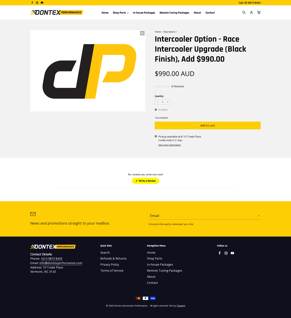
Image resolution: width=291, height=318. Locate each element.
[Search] (244, 12)
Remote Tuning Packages (174, 13)
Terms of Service (112, 270)
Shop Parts (120, 13)
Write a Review (148, 181)
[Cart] (259, 12)
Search (105, 252)
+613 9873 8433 (51, 259)
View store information (169, 145)
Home (105, 13)
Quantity (159, 96)
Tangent (180, 305)
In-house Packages (144, 13)
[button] (169, 86)
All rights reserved (159, 305)
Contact (210, 13)
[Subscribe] (258, 215)
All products (170, 31)
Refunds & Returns (113, 258)
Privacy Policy (109, 264)
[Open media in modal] (142, 33)
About (197, 13)
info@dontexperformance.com (60, 263)
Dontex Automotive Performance (130, 305)
